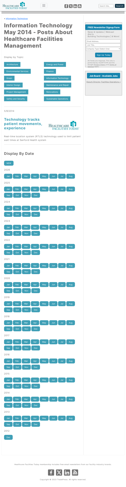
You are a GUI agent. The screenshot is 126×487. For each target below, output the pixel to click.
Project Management (16, 92)
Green (9, 78)
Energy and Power (54, 64)
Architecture (12, 64)
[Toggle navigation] (43, 5)
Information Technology (17, 18)
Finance (50, 71)
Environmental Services (17, 71)
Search (119, 6)
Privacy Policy (100, 65)
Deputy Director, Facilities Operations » (104, 82)
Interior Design (13, 85)
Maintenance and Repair (57, 85)
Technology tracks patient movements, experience (23, 123)
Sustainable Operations (57, 99)
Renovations (52, 92)
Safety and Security (16, 99)
